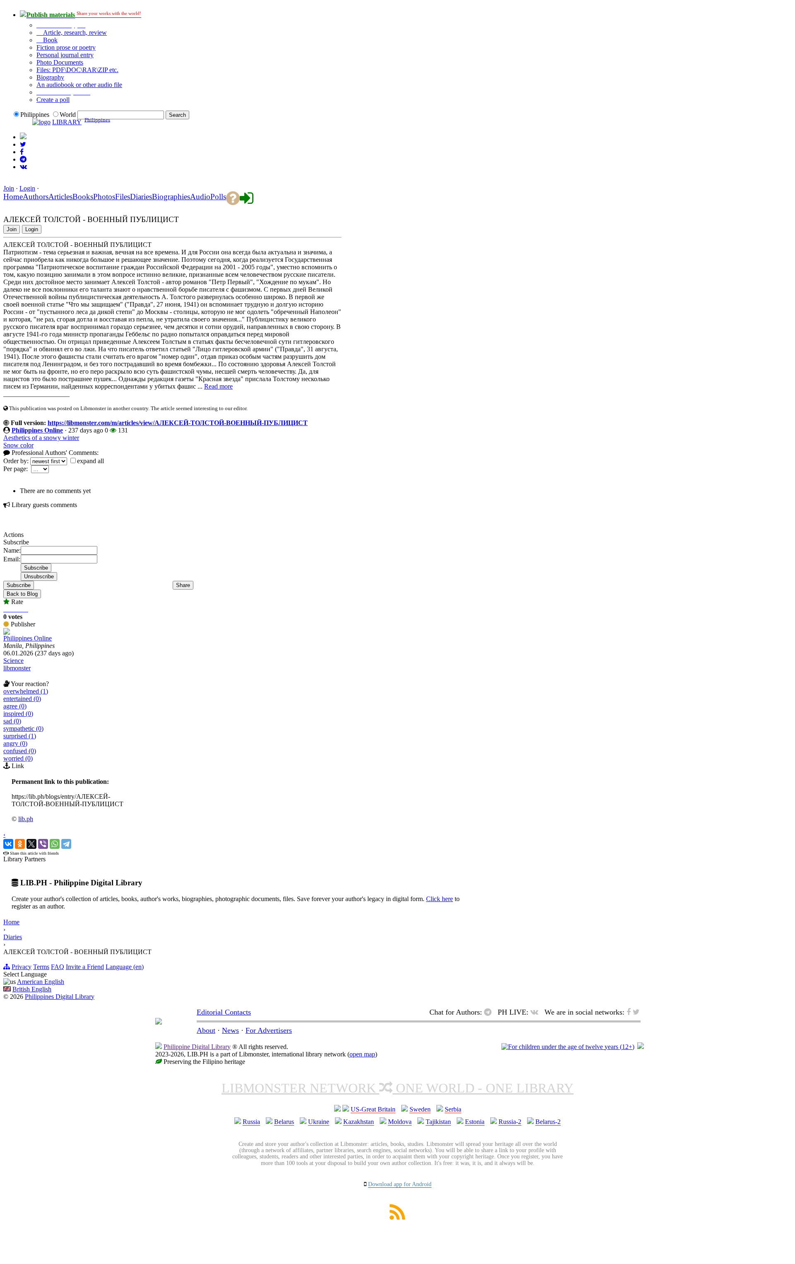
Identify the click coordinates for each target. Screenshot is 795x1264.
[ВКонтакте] (8, 844)
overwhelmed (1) (25, 691)
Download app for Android (399, 1184)
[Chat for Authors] (23, 159)
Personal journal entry (65, 54)
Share (183, 585)
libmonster (17, 668)
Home (11, 922)
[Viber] (43, 844)
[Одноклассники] (20, 844)
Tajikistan (438, 1121)
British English (31, 989)
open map (362, 1054)
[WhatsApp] (55, 844)
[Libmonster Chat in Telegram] (490, 1012)
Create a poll (53, 99)
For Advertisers (269, 1030)
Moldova (400, 1121)
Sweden (420, 1109)
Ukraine (318, 1121)
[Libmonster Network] (567, 1046)
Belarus (284, 1121)
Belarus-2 (548, 1121)
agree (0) (14, 706)
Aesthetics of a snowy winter (41, 437)
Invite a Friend (85, 966)
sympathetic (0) (23, 728)
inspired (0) (18, 713)
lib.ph (25, 818)
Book (49, 40)
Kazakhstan (358, 1121)
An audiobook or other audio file (79, 84)
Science (13, 660)
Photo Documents (59, 62)
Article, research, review (74, 32)
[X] (31, 844)
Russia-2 (510, 1121)
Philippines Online (37, 430)
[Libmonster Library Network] (640, 1046)
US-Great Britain (373, 1109)
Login (27, 188)
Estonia (474, 1121)
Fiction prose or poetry (66, 47)
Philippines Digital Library (59, 996)
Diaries (12, 936)
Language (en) (125, 966)
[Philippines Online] (6, 632)
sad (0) (12, 721)
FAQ (57, 966)
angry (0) (15, 743)
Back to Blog (22, 594)
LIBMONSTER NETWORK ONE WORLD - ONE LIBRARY (397, 1087)
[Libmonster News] (23, 144)
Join (8, 188)
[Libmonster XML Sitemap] (397, 1217)
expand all (90, 460)
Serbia (453, 1109)
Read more (218, 386)
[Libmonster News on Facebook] (22, 151)
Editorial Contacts (224, 1012)
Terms (41, 966)
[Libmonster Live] (23, 166)
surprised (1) (19, 736)
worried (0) (18, 758)
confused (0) (19, 750)
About (206, 1030)
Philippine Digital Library (197, 1046)
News (230, 1030)
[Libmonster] (158, 1022)
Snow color (18, 445)
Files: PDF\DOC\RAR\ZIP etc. (77, 69)
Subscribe (19, 585)
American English (40, 981)
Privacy (21, 966)
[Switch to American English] (23, 136)
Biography (50, 77)
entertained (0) (22, 698)
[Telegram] (66, 844)
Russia (251, 1121)
